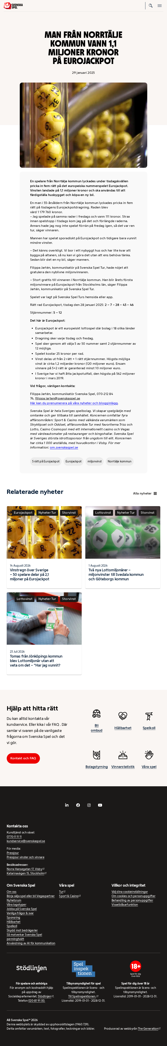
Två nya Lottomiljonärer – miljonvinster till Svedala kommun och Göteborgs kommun (116, 574)
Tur (61, 892)
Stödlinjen (44, 996)
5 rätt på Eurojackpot (46, 461)
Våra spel (149, 766)
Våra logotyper (16, 904)
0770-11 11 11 (14, 837)
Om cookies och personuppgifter (133, 896)
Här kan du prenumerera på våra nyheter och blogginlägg (74, 403)
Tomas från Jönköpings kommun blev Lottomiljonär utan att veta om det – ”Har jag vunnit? (36, 661)
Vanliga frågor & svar (20, 913)
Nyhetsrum (14, 900)
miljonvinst (95, 461)
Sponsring (13, 917)
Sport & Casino (68, 896)
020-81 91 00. (36, 1000)
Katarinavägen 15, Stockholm (25, 873)
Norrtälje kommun (119, 461)
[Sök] (150, 5)
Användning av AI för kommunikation (31, 943)
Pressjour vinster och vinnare (25, 857)
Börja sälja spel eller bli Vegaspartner (31, 896)
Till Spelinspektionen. (82, 996)
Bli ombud (96, 728)
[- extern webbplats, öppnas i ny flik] (66, 805)
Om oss (11, 892)
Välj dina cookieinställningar (130, 892)
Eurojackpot (73, 461)
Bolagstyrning (97, 766)
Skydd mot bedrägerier (22, 930)
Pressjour (13, 853)
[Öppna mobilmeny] (159, 5)
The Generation (148, 1028)
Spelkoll (149, 728)
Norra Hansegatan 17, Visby (24, 869)
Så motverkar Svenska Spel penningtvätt (24, 937)
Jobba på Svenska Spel (22, 909)
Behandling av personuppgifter (132, 900)
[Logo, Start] (13, 5)
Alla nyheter (142, 493)
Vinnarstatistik (123, 766)
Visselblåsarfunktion (125, 904)
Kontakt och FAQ (23, 758)
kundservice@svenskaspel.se (26, 841)
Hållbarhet (122, 728)
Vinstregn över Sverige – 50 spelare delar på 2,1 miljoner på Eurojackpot (29, 574)
